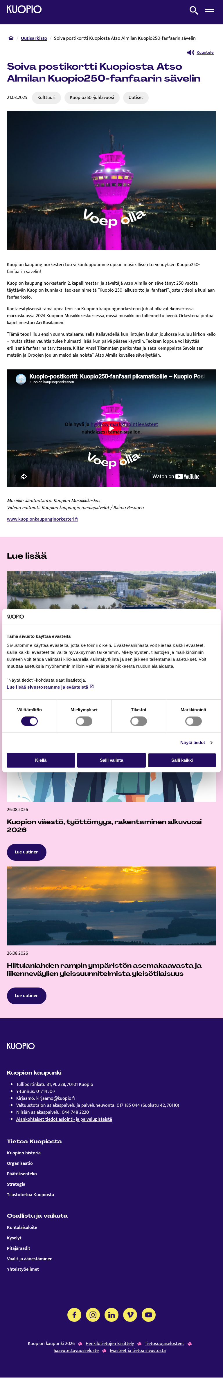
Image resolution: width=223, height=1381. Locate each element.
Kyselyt (14, 1238)
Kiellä (40, 760)
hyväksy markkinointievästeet (124, 424)
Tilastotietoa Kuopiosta (30, 1195)
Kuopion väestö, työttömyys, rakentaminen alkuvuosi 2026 (104, 826)
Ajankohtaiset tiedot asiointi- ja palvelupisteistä (64, 1119)
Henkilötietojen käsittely (110, 1343)
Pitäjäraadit (18, 1248)
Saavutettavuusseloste (76, 1350)
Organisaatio (20, 1163)
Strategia (16, 1184)
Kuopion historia (24, 1153)
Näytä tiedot (192, 742)
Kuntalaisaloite (22, 1227)
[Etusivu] (11, 39)
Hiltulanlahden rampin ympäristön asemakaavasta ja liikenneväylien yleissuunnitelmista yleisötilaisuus (104, 969)
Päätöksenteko (22, 1174)
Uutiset (136, 97)
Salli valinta (111, 760)
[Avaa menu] (209, 10)
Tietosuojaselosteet (164, 1343)
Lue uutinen (27, 852)
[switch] (84, 721)
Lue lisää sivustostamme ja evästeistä (47, 687)
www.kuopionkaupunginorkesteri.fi (42, 519)
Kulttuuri (46, 97)
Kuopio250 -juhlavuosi (92, 97)
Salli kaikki (182, 760)
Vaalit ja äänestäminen (30, 1259)
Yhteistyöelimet (23, 1269)
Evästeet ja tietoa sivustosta (138, 1350)
